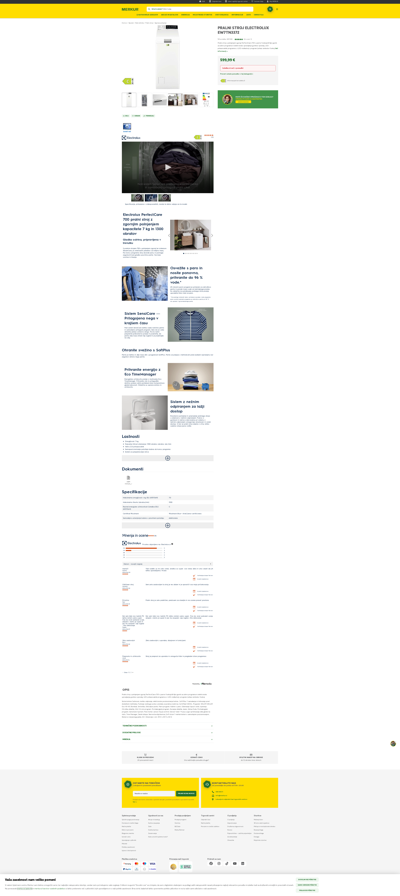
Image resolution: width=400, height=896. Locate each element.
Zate (248, 15)
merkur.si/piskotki (24, 889)
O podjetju (231, 819)
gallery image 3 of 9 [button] (187, 253)
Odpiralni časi (205, 819)
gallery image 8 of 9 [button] (195, 253)
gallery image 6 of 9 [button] (191, 253)
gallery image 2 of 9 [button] (185, 253)
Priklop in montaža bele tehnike (264, 826)
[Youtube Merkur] (235, 863)
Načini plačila (126, 826)
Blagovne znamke (128, 833)
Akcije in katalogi (169, 15)
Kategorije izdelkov (148, 15)
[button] (168, 57)
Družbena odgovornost (235, 826)
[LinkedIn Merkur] (242, 863)
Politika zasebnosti (128, 847)
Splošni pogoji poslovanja (130, 819)
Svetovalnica (221, 15)
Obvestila (258, 15)
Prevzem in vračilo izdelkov (210, 826)
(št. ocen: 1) (248, 39)
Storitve (177, 823)
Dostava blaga (259, 833)
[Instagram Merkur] (219, 863)
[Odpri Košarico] (270, 9)
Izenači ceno (196, 757)
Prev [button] (169, 235)
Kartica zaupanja (154, 823)
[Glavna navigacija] (277, 9)
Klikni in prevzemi (145, 757)
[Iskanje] (149, 9)
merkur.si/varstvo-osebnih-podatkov (49, 889)
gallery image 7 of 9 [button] (193, 253)
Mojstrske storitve (202, 15)
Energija (185, 15)
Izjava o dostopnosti (129, 850)
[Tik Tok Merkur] (227, 863)
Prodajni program (180, 819)
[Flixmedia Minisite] (127, 132)
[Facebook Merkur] (211, 863)
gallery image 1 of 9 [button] (183, 253)
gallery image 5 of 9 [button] (190, 253)
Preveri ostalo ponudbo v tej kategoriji (236, 74)
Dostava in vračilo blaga (130, 823)
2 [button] (129, 672)
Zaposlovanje (232, 823)
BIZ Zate (177, 826)
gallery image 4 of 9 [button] (188, 253)
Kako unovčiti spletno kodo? (158, 837)
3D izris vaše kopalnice (261, 823)
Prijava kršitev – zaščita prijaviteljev (239, 833)
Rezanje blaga (258, 830)
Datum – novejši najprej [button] (133, 564)
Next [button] (212, 235)
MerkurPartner (180, 830)
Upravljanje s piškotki (129, 840)
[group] (129, 100)
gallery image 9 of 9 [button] (197, 253)
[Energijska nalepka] (223, 80)
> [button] (132, 672)
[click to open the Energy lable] (198, 137)
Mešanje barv (258, 819)
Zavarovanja (152, 833)
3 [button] (131, 672)
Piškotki (124, 843)
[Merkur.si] (130, 10)
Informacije (237, 15)
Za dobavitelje (232, 837)
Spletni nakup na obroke (251, 757)
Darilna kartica (153, 830)
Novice (229, 830)
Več (134, 802)
